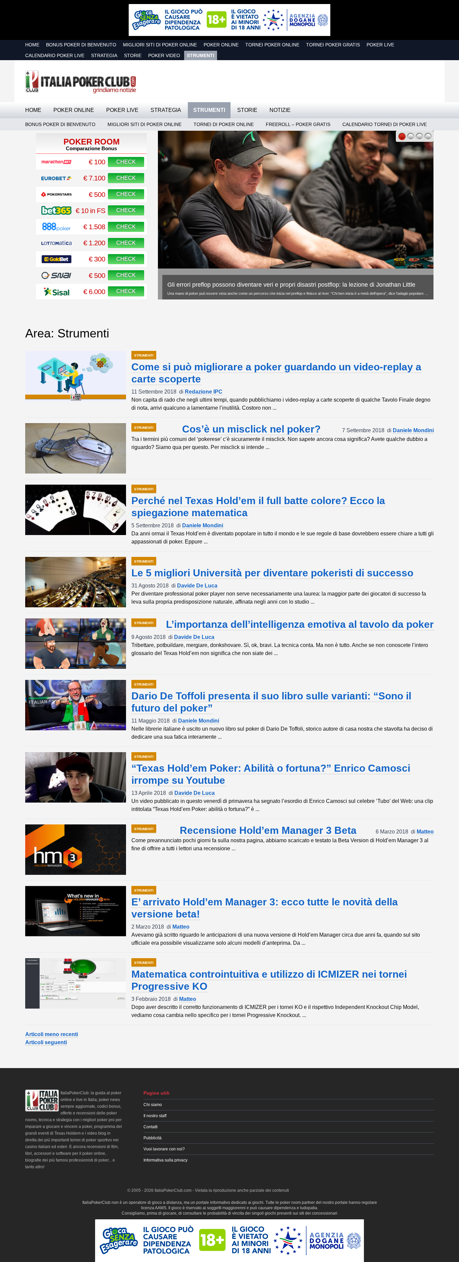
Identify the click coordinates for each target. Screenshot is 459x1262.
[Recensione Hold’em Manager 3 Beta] (75, 849)
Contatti (150, 1127)
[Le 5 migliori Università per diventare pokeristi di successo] (75, 582)
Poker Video (164, 55)
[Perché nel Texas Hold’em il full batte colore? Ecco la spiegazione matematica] (75, 510)
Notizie (280, 110)
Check (126, 162)
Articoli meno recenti (51, 1034)
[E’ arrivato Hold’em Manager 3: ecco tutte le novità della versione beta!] (75, 911)
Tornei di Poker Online (224, 124)
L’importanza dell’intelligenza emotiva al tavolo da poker (300, 624)
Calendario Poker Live (54, 55)
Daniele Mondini (413, 430)
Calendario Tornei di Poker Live (384, 124)
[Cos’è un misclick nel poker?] (75, 448)
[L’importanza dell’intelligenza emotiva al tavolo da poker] (75, 643)
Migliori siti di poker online (160, 44)
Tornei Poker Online (272, 44)
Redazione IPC (203, 392)
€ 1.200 (94, 243)
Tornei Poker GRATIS (333, 44)
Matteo (425, 831)
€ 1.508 (94, 227)
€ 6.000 (94, 291)
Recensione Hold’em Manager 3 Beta (268, 830)
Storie (132, 55)
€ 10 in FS (90, 210)
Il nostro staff (154, 1115)
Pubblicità (152, 1138)
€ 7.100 (94, 178)
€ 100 (97, 162)
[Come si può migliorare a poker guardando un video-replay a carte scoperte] (75, 376)
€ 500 (97, 194)
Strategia (104, 55)
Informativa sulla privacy (165, 1160)
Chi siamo (152, 1104)
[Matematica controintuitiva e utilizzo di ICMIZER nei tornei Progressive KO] (75, 983)
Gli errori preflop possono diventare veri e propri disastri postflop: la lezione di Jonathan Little (291, 284)
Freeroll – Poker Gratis (298, 124)
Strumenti (200, 55)
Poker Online (221, 44)
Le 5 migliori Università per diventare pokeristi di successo (272, 572)
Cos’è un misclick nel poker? (251, 429)
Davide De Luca (197, 585)
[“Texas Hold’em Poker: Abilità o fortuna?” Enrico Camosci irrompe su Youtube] (75, 777)
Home (32, 44)
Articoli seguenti (46, 1042)
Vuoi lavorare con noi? (164, 1149)
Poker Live (380, 44)
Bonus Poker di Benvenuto (81, 44)
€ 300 (97, 259)
